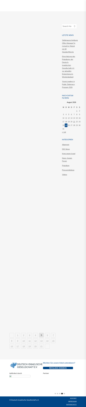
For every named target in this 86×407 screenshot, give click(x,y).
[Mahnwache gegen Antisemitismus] (33, 266)
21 (41, 346)
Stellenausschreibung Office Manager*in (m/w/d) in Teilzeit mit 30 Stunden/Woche (70, 46)
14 (47, 341)
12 (35, 341)
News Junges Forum (29, 56)
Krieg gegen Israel (68, 154)
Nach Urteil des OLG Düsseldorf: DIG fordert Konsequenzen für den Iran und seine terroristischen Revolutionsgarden (33, 128)
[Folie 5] (64, 393)
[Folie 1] (55, 393)
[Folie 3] (59, 393)
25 (66, 125)
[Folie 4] (62, 393)
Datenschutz (71, 404)
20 (35, 346)
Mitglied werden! (58, 368)
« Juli (64, 132)
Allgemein (65, 145)
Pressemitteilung (28, 28)
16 (12, 346)
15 (53, 341)
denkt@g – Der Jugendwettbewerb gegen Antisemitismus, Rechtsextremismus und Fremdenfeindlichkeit (31, 231)
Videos (64, 175)
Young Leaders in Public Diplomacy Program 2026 (68, 84)
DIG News (25, 223)
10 (24, 341)
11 (30, 341)
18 (24, 346)
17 (18, 346)
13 (41, 341)
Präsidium (65, 166)
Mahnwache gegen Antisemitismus (28, 299)
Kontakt (73, 398)
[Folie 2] (57, 393)
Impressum (72, 401)
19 (29, 346)
